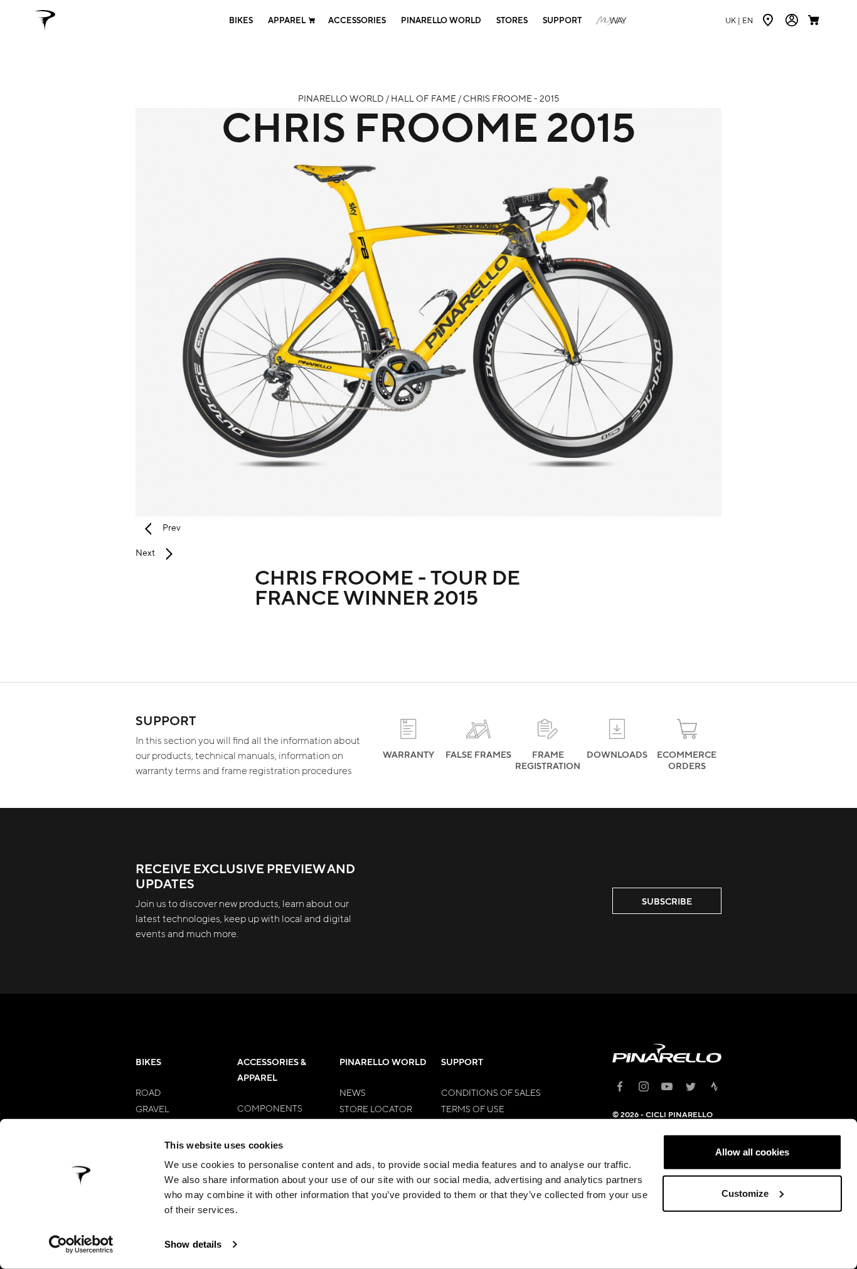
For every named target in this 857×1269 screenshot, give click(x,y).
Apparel (287, 20)
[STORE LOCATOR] (769, 20)
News (352, 1092)
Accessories (357, 20)
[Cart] (815, 20)
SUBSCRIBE (667, 901)
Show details (192, 1244)
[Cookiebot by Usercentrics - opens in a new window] (81, 1244)
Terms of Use (472, 1108)
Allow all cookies (752, 1152)
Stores (512, 20)
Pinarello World (441, 20)
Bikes (241, 20)
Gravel (152, 1108)
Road (148, 1092)
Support (562, 20)
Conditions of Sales (491, 1092)
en (739, 20)
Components (269, 1107)
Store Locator (375, 1108)
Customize (745, 1192)
